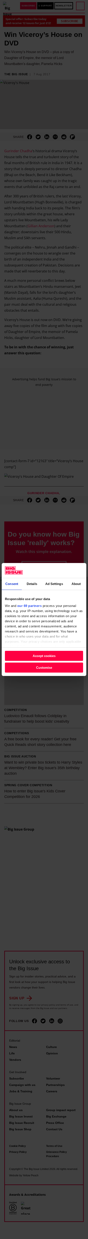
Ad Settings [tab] (54, 584)
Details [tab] (32, 584)
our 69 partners (29, 606)
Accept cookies (44, 656)
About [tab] (76, 584)
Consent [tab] (11, 584)
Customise (44, 667)
